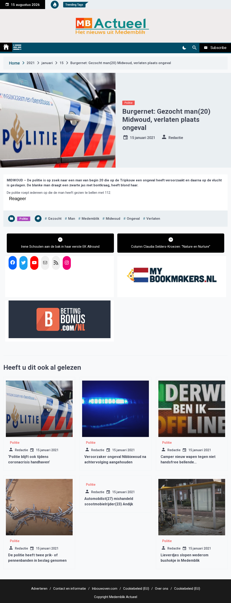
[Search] (194, 47)
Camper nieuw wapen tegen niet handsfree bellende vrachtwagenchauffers (188, 462)
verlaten (153, 219)
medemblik (90, 219)
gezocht (55, 219)
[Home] (6, 47)
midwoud (113, 219)
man (71, 219)
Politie (128, 102)
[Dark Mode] (184, 47)
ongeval (133, 219)
